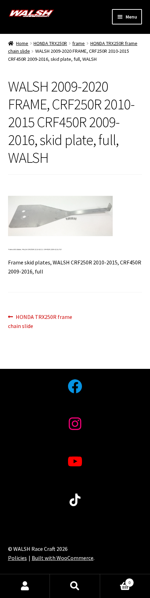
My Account (25, 586)
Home (22, 43)
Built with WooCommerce (62, 557)
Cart (115, 580)
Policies (17, 557)
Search (75, 586)
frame (78, 43)
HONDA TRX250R (50, 43)
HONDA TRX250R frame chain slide (40, 321)
